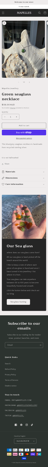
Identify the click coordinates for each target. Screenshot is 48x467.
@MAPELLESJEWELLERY (27, 405)
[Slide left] (18, 82)
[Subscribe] (40, 345)
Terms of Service (11, 380)
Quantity (5, 112)
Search (8, 364)
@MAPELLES (21, 410)
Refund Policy (10, 369)
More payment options (24, 138)
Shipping (12, 108)
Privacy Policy (10, 375)
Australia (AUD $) (23, 441)
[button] (3, 13)
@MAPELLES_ (18, 416)
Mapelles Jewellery (21, 462)
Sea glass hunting (18, 302)
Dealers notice (10, 386)
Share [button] (7, 164)
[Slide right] (29, 82)
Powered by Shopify (31, 462)
